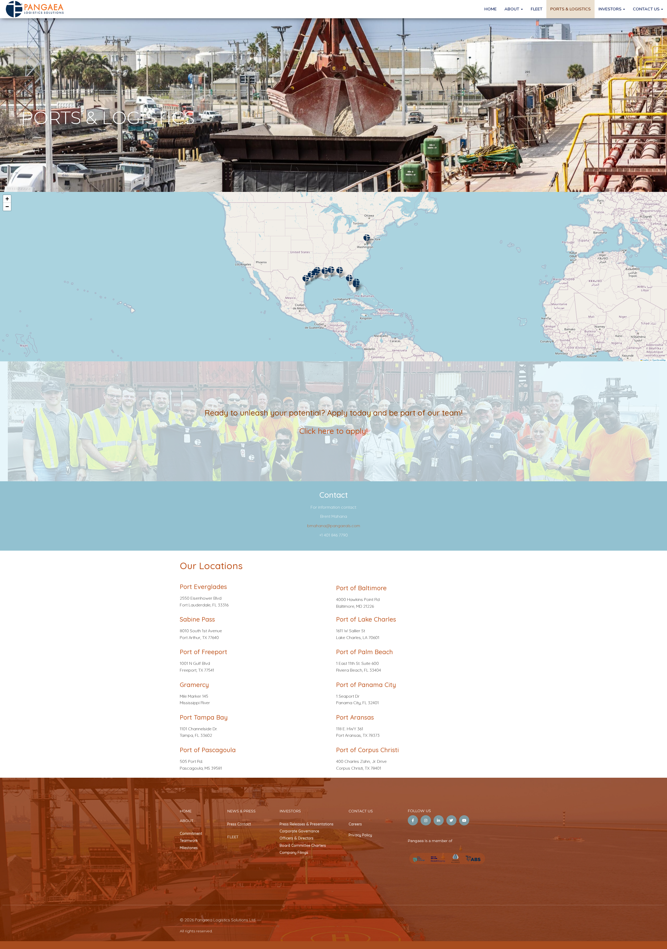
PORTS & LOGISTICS (570, 9)
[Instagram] (426, 820)
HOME (490, 9)
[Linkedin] (439, 820)
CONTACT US (646, 9)
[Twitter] (451, 820)
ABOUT (512, 9)
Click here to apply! (333, 431)
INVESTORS (610, 9)
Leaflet (645, 359)
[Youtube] (464, 820)
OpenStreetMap (659, 359)
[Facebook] (413, 820)
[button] (356, 284)
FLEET (536, 9)
